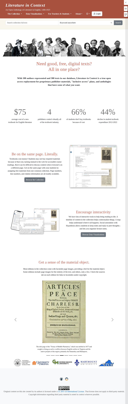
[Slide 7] (75, 355)
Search (118, 23)
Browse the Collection (35, 180)
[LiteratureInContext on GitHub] (61, 378)
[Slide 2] (53, 355)
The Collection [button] (14, 14)
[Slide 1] (48, 355)
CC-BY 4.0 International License (71, 391)
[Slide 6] (71, 355)
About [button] (78, 14)
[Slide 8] (80, 355)
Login (98, 14)
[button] (88, 13)
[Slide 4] (62, 355)
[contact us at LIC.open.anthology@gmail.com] (66, 378)
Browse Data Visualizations (93, 234)
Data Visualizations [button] (34, 14)
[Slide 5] (66, 355)
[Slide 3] (57, 355)
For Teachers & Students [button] (59, 14)
